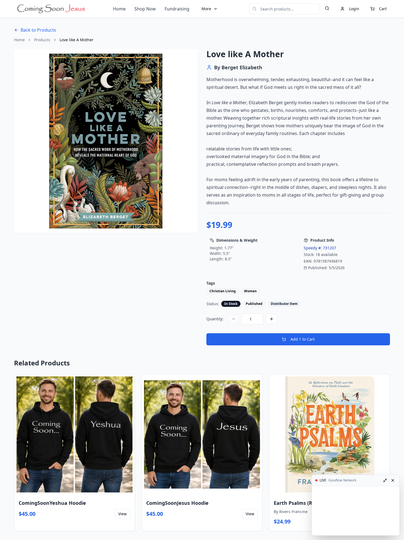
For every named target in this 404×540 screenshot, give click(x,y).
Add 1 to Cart (302, 339)
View (122, 513)
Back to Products (38, 30)
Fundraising (177, 9)
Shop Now (145, 9)
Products (42, 39)
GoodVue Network (342, 480)
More (206, 8)
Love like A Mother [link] (76, 39)
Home (119, 9)
